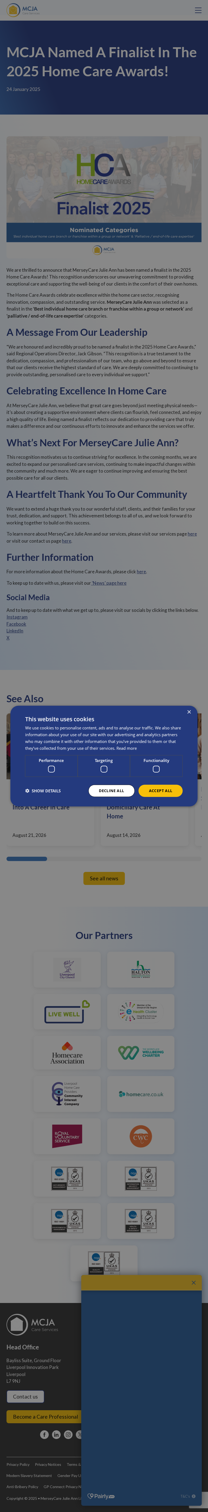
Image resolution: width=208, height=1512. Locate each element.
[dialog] (103, 756)
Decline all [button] (111, 790)
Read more (126, 748)
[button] (43, 791)
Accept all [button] (161, 790)
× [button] (189, 712)
